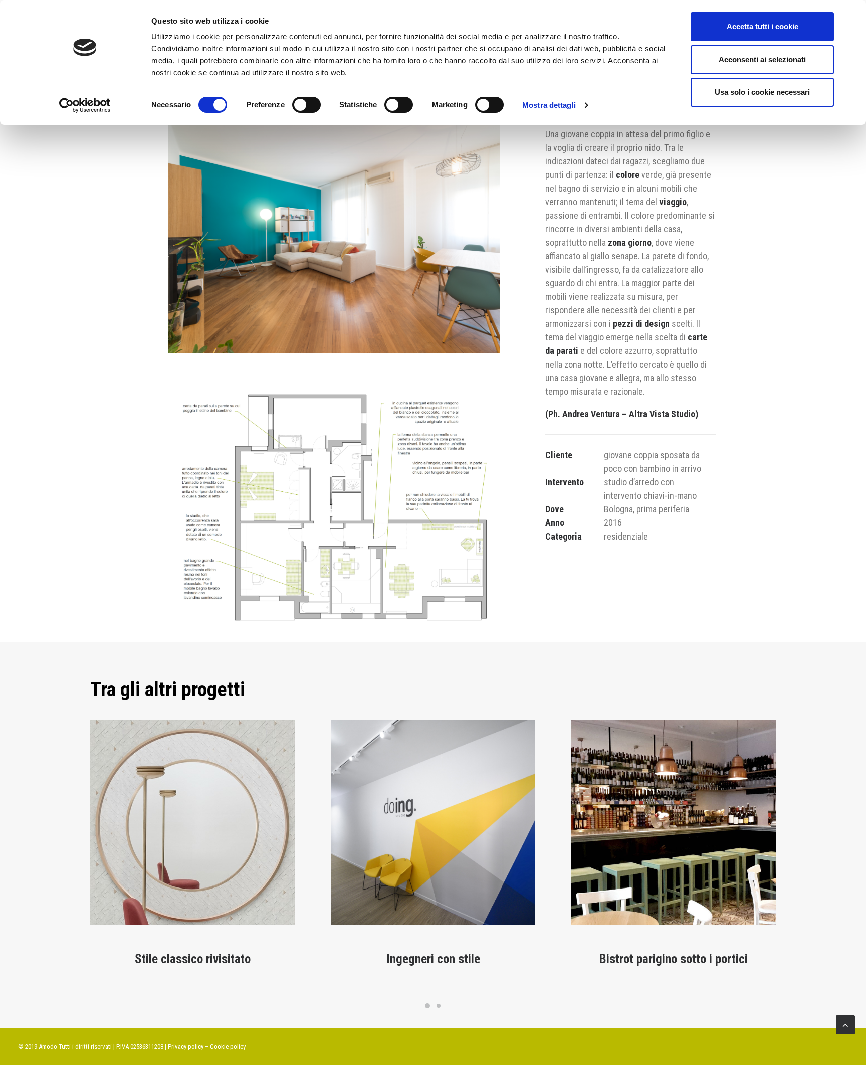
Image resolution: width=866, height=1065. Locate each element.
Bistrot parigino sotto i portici (673, 959)
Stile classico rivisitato (193, 959)
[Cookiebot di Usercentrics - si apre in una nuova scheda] (85, 105)
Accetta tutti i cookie (762, 26)
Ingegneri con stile (433, 959)
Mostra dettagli (549, 105)
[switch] (306, 105)
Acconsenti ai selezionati (762, 59)
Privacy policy (185, 1046)
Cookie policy (228, 1046)
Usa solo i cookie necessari (762, 92)
